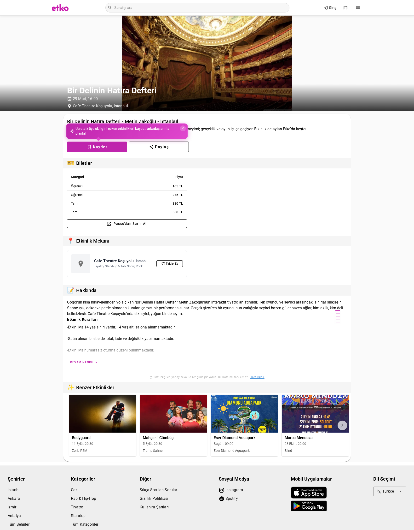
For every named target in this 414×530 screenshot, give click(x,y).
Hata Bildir (257, 377)
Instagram (233, 490)
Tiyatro (77, 507)
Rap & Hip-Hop (83, 498)
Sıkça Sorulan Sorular (158, 490)
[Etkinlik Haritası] (345, 7)
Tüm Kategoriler (84, 524)
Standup (78, 515)
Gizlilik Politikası (154, 498)
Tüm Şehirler (18, 524)
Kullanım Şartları (154, 507)
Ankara (14, 498)
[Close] (182, 128)
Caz (74, 490)
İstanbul (15, 490)
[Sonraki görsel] (342, 425)
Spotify (231, 498)
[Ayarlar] (358, 7)
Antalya (14, 515)
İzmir (12, 507)
